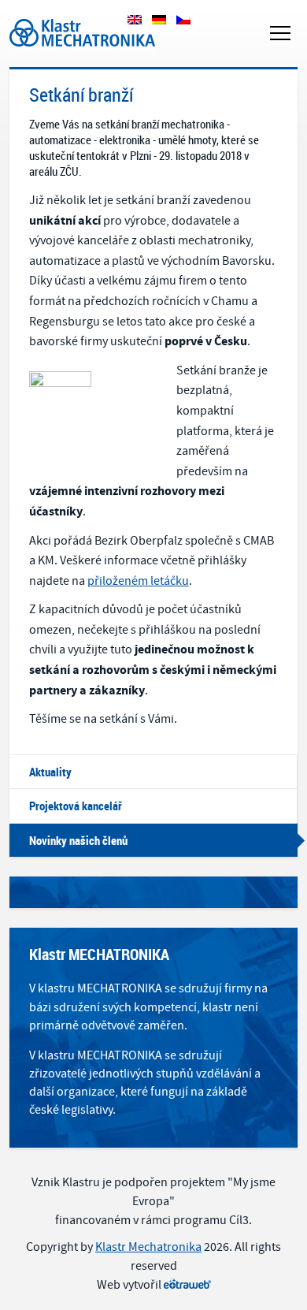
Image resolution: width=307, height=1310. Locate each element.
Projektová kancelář (75, 805)
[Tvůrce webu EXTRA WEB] (187, 1285)
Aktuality (50, 772)
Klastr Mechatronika (62, 15)
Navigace (280, 33)
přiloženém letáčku (138, 581)
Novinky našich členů (78, 840)
